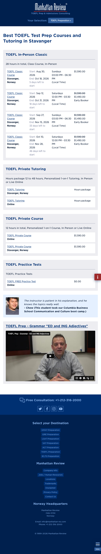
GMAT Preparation (51, 430)
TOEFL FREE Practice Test (21, 281)
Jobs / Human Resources (51, 475)
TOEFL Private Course (19, 235)
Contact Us (50, 497)
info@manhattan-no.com (54, 522)
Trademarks (50, 483)
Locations (50, 479)
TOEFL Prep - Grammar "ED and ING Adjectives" (47, 326)
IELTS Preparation (50, 456)
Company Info (50, 470)
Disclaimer (51, 488)
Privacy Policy (50, 492)
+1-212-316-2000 (68, 400)
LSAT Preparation (50, 439)
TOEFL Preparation (50, 452)
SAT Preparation (51, 443)
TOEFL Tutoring (15, 189)
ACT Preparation (50, 447)
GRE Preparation (50, 434)
